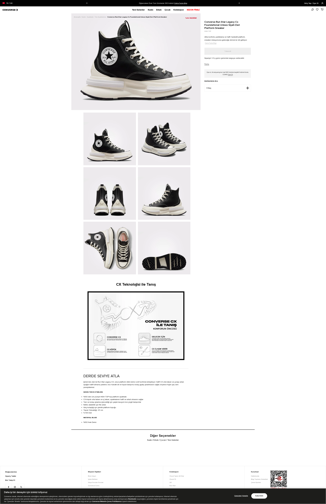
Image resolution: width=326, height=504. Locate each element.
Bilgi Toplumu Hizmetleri (259, 479)
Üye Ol (230, 75)
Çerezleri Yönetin (241, 496)
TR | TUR (9, 3)
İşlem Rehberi (93, 479)
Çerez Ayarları (256, 482)
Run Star (172, 486)
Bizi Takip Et (10, 480)
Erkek (158, 10)
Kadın (150, 10)
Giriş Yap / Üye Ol (311, 3)
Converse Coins (93, 486)
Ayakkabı (90, 17)
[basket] (322, 9)
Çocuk (167, 10)
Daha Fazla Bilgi (180, 3)
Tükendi (227, 51)
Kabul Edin (259, 496)
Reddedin (132, 499)
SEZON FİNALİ (193, 10)
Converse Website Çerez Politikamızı (107, 501)
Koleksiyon (178, 10)
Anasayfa (77, 17)
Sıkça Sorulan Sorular (95, 482)
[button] (87, 3)
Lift (170, 482)
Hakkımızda (255, 476)
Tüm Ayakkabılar (100, 17)
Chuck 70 (172, 479)
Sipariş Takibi (10, 476)
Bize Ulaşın (92, 476)
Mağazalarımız (11, 472)
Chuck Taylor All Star (176, 476)
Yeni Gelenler (138, 10)
